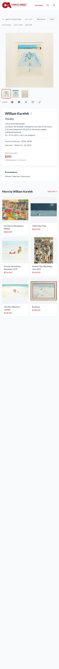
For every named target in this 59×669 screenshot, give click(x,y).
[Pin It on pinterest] (12, 102)
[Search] (48, 5)
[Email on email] (33, 102)
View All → (52, 191)
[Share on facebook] (19, 102)
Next (52, 19)
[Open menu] (54, 5)
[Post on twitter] (26, 102)
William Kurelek (17, 113)
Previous (41, 19)
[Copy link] (40, 102)
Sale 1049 (18, 25)
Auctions (6, 25)
